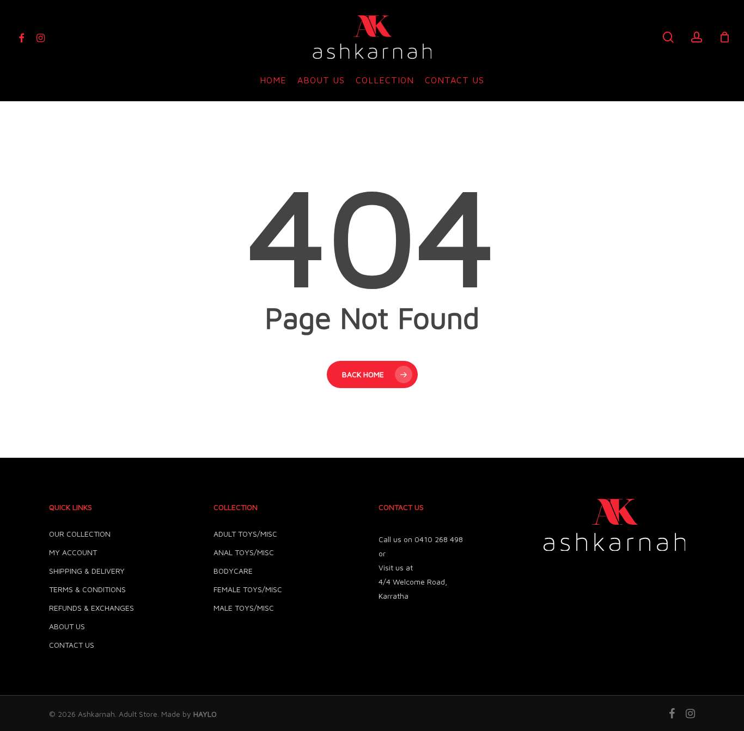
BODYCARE (233, 570)
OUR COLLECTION (80, 533)
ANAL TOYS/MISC (244, 552)
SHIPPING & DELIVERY (87, 570)
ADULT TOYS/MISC (245, 533)
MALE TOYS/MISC (244, 607)
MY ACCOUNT (73, 552)
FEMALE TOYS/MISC (248, 589)
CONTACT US (71, 644)
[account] (696, 37)
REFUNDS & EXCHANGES (91, 607)
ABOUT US (67, 626)
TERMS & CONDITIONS (87, 589)
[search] (668, 37)
